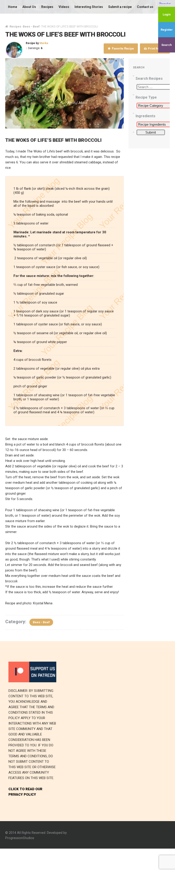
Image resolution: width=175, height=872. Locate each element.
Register (167, 29)
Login (167, 14)
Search (166, 45)
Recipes (47, 7)
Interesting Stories (89, 7)
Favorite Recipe (122, 48)
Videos (64, 7)
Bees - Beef (41, 622)
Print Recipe (156, 48)
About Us (29, 7)
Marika (43, 43)
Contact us (145, 7)
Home (12, 7)
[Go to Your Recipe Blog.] (6, 26)
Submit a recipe (120, 7)
